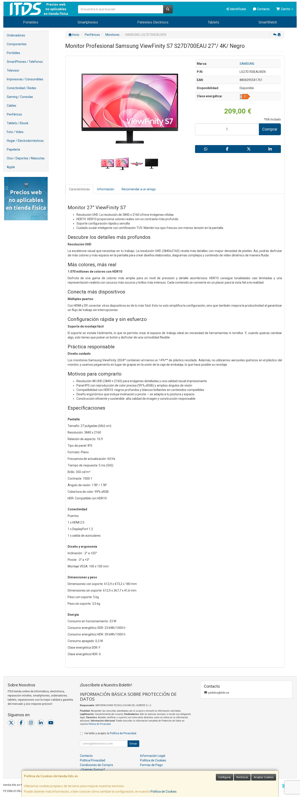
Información (105, 189)
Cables (11, 105)
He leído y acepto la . (111, 733)
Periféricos (14, 114)
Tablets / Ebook (17, 123)
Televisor (13, 70)
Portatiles (30, 22)
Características (79, 189)
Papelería (13, 149)
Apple (11, 167)
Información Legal (152, 755)
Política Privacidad (92, 760)
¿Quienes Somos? (92, 769)
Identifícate (238, 9)
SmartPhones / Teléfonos (25, 61)
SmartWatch (267, 22)
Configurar (224, 777)
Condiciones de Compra (96, 765)
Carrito (285, 9)
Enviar (133, 743)
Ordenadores (16, 35)
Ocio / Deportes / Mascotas (26, 158)
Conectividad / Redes (21, 88)
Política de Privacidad (100, 724)
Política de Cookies (164, 791)
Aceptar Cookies (264, 777)
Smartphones (88, 22)
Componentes (17, 44)
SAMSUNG (247, 63)
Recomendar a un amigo (139, 189)
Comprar (269, 129)
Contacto (263, 9)
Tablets (213, 22)
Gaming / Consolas (20, 97)
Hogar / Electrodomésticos (25, 140)
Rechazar (242, 777)
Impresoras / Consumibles (25, 79)
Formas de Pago (151, 765)
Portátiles (13, 53)
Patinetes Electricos (152, 22)
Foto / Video (15, 132)
